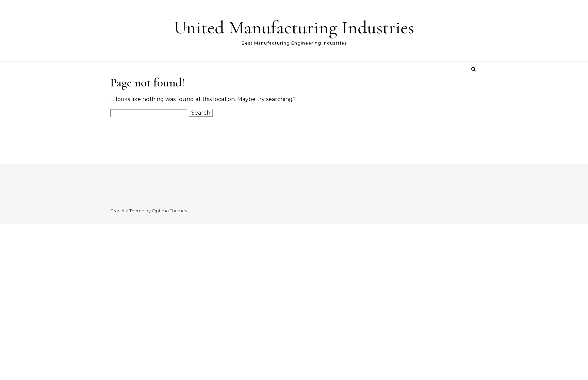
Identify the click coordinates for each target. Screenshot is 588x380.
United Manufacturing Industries (294, 27)
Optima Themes (169, 210)
